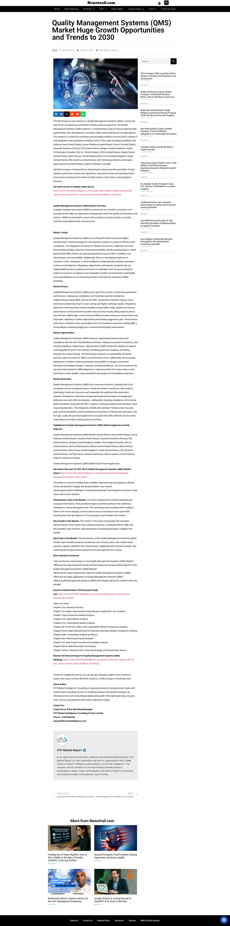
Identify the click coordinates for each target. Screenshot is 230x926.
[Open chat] (224, 920)
